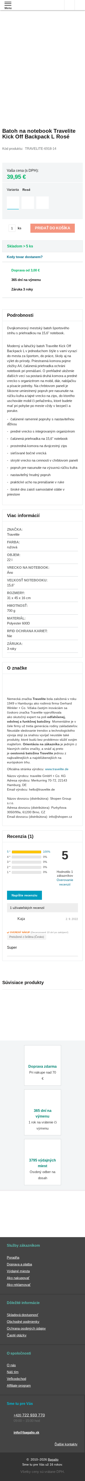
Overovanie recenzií (65, 882)
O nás (11, 1365)
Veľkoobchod (16, 1379)
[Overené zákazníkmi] (64, 1210)
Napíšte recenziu (24, 895)
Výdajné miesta (18, 1271)
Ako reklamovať (19, 1285)
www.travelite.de (56, 769)
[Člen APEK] (18, 1210)
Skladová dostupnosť (22, 1315)
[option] (13, 202)
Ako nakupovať (18, 1278)
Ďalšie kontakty (66, 1444)
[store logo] (30, 8)
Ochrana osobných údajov (26, 1328)
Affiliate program (19, 1385)
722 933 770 (29, 1415)
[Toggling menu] (8, 4)
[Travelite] (18, 692)
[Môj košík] (80, 5)
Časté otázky (17, 1335)
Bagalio (53, 1459)
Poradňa (13, 1257)
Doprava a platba (19, 1264)
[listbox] (42, 203)
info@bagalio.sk (26, 1432)
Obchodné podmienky (23, 1322)
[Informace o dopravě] (42, 270)
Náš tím (13, 1372)
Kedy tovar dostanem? (25, 257)
